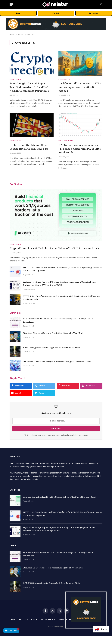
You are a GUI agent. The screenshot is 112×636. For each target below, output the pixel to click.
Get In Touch (47, 619)
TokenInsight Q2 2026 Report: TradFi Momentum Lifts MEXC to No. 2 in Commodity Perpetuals (30, 87)
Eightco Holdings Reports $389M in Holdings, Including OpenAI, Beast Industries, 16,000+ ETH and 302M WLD (59, 283)
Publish (56, 13)
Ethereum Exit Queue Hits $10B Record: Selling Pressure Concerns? (57, 361)
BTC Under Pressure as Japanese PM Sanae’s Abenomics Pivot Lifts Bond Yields (79, 148)
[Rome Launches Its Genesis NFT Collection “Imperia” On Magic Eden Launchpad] (15, 322)
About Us (16, 619)
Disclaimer (31, 619)
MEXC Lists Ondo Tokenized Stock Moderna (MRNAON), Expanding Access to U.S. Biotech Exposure (62, 269)
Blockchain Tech (66, 141)
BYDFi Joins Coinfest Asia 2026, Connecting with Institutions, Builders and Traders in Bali (61, 298)
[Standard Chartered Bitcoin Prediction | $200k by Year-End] (15, 336)
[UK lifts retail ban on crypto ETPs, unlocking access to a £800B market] (80, 63)
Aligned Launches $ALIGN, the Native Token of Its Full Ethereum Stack (54, 248)
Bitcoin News (15, 141)
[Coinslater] (56, 4)
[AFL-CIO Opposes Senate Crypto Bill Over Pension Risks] (15, 351)
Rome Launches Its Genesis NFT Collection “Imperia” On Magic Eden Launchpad (58, 320)
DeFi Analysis (64, 79)
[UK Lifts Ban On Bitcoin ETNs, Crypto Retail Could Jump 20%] (32, 125)
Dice (18, 13)
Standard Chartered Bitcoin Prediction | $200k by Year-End (52, 333)
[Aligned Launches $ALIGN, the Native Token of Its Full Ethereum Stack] (56, 215)
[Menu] (11, 4)
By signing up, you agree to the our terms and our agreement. (57, 435)
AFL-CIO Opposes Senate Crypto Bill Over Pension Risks (51, 347)
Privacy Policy (72, 435)
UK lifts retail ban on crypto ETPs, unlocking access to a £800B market (79, 87)
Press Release (15, 79)
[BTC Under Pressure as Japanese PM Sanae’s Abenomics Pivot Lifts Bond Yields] (80, 125)
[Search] (101, 4)
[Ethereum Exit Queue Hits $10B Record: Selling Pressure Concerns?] (15, 365)
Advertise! (93, 13)
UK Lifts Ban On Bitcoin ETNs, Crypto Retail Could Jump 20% (29, 146)
